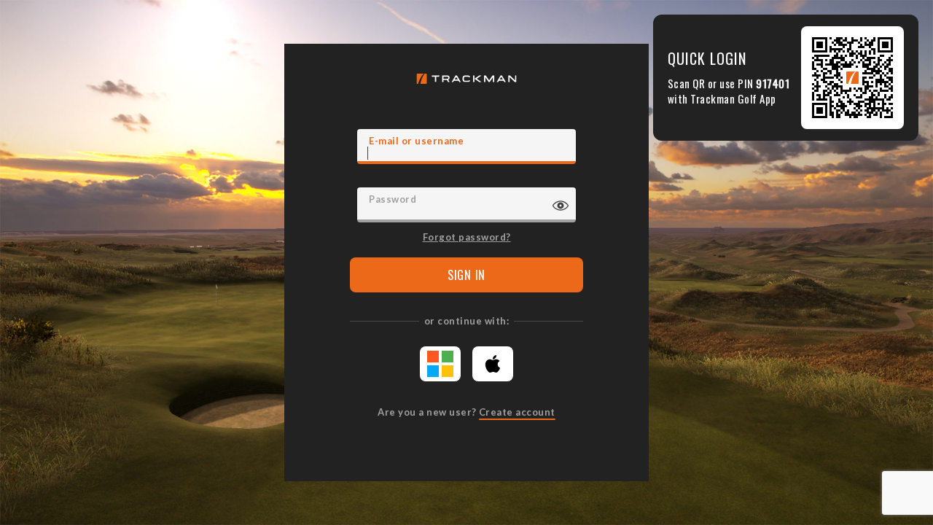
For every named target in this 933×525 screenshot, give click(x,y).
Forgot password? (467, 236)
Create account (517, 412)
